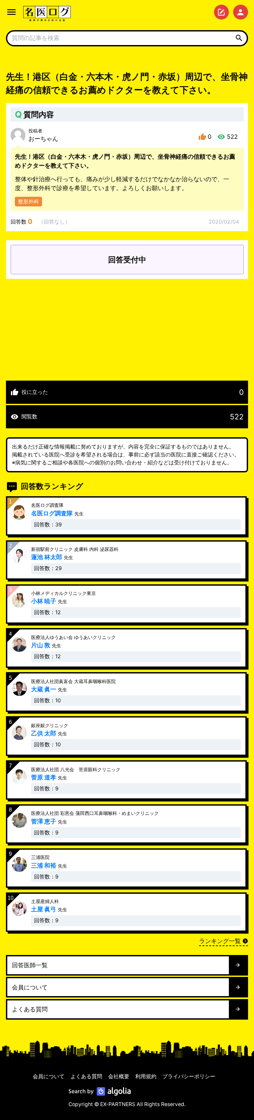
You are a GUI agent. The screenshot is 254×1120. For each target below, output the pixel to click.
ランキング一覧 (220, 940)
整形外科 (28, 201)
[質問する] (221, 12)
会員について (48, 1076)
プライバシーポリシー (188, 1076)
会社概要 (118, 1076)
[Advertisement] (127, 325)
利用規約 (145, 1076)
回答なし (54, 222)
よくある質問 (86, 1076)
